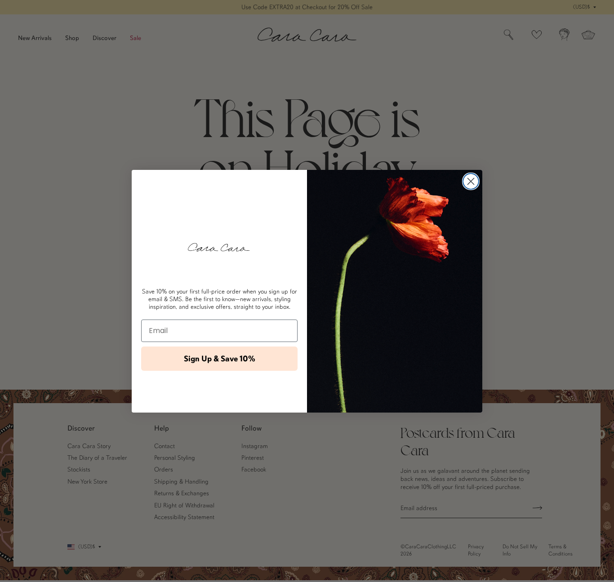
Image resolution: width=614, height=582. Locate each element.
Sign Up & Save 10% (219, 359)
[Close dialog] (471, 181)
